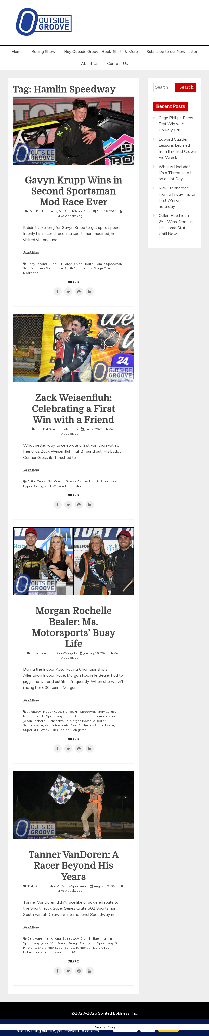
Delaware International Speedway (53, 938)
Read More (31, 252)
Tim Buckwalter (54, 952)
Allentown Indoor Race (44, 711)
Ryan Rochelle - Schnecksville (92, 725)
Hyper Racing (33, 486)
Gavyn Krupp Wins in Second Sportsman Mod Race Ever (73, 191)
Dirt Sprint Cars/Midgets (60, 429)
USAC (71, 952)
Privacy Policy (105, 1027)
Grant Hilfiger (90, 938)
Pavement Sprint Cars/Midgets (54, 653)
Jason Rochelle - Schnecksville (45, 721)
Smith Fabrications (78, 268)
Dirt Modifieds (46, 211)
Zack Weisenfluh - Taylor (63, 486)
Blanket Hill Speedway (79, 711)
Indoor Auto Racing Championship (89, 716)
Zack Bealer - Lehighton (68, 730)
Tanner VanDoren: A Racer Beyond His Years (74, 866)
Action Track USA (40, 481)
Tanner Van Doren (89, 947)
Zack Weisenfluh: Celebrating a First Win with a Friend (73, 409)
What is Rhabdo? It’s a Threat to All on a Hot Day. (175, 172)
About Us (89, 63)
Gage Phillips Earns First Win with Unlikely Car (176, 123)
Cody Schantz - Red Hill (44, 264)
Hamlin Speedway (108, 264)
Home (17, 51)
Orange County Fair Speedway (90, 943)
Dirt (32, 211)
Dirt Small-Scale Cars (74, 211)
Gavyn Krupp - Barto (78, 264)
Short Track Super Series (56, 947)
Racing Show (43, 51)
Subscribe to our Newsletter (172, 51)
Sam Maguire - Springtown (43, 268)
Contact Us (117, 63)
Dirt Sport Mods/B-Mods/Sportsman (61, 886)
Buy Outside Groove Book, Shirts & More (101, 51)
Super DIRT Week (36, 730)
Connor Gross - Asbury (71, 481)
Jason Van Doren (53, 943)
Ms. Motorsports (57, 725)
